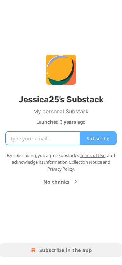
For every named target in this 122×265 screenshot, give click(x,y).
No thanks (56, 181)
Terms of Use (92, 155)
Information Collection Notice (73, 162)
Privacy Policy (60, 169)
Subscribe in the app (65, 250)
